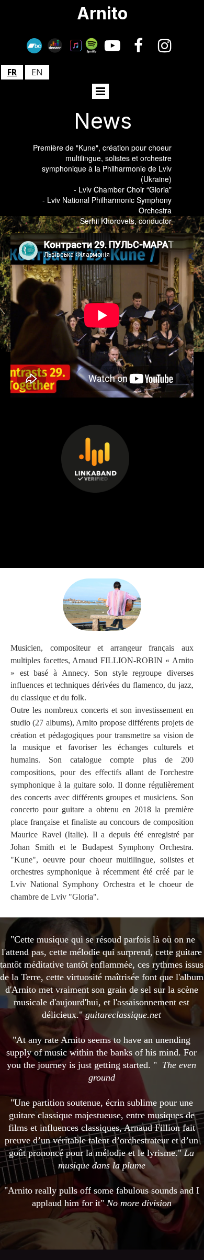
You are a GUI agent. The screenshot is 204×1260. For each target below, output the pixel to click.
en (37, 72)
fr (12, 72)
